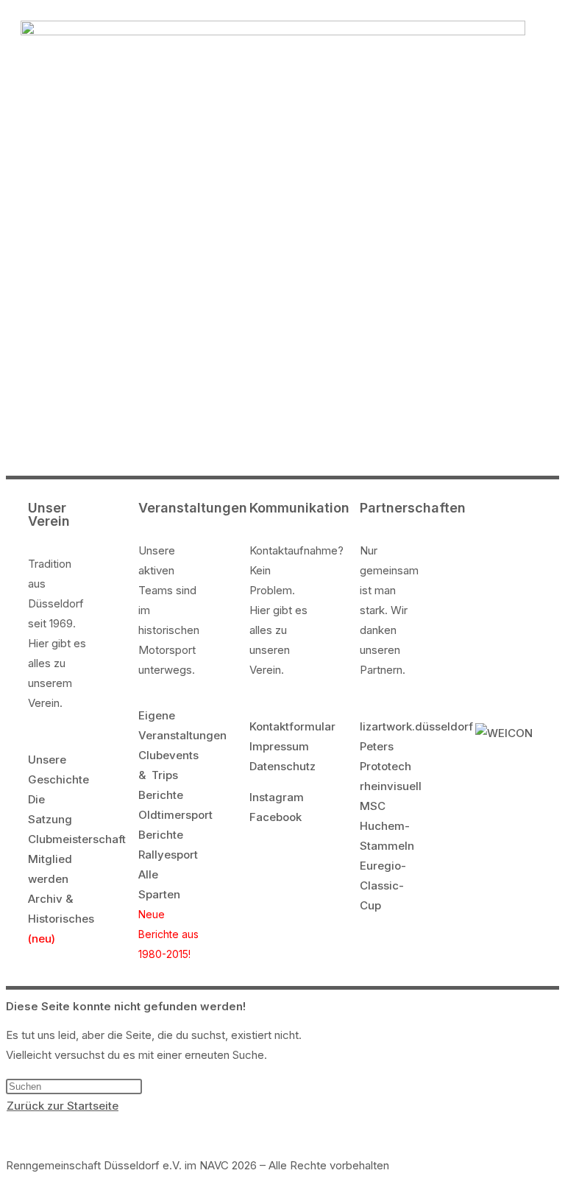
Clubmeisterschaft (77, 839)
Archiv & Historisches (61, 918)
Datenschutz (282, 766)
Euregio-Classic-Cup (383, 885)
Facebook (275, 817)
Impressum (279, 746)
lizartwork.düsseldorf (416, 726)
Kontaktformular (292, 726)
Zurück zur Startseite (62, 1106)
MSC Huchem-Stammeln (387, 826)
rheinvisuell (391, 786)
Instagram (276, 797)
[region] (282, 307)
